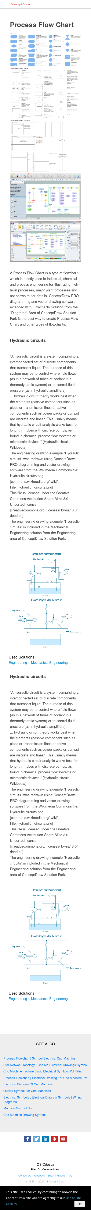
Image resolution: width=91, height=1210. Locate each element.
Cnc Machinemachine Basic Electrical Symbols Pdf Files (42, 1071)
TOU (70, 1175)
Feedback (39, 1175)
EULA (50, 1175)
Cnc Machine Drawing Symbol (24, 1114)
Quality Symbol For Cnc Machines (27, 1090)
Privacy (61, 1175)
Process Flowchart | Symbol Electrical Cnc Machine (39, 1058)
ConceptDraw (20, 4)
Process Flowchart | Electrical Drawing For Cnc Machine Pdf (45, 1077)
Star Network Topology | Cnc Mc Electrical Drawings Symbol (45, 1064)
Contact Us (24, 1175)
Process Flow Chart (42, 24)
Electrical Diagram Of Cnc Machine (27, 1084)
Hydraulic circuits (28, 340)
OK (80, 1204)
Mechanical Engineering (49, 662)
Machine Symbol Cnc (18, 1108)
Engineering (18, 662)
